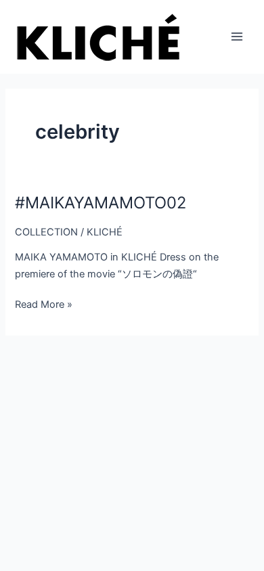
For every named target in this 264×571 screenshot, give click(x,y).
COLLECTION (46, 232)
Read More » (43, 304)
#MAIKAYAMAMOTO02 (100, 202)
